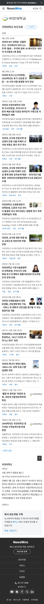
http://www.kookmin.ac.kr (17, 476)
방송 (10, 66)
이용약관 (25, 600)
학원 (10, 384)
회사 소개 (17, 600)
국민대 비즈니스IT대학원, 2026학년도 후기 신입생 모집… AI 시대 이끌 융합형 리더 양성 (18, 78)
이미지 (5, 504)
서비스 (22, 565)
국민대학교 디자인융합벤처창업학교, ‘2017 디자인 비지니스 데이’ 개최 (14, 337)
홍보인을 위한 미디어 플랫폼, (22, 3)
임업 (9, 292)
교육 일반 (5, 129)
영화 (10, 414)
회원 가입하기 (11, 530)
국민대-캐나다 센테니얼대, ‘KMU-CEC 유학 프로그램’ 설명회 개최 (14, 367)
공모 (16, 66)
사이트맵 (34, 600)
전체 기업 (7, 450)
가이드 (22, 571)
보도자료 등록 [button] (22, 551)
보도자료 (22, 559)
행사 (19, 195)
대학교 (4, 66)
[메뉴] (3, 9)
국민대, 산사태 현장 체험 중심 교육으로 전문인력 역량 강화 (14, 241)
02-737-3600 (23, 583)
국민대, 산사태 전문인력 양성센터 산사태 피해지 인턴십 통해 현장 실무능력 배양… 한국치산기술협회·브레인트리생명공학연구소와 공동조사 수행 (22, 175)
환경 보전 (12, 195)
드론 (14, 228)
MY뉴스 (16, 522)
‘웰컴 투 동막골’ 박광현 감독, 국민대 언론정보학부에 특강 (14, 397)
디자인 (11, 355)
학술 (3, 292)
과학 (12, 129)
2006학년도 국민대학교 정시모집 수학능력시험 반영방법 (14, 427)
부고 (10, 444)
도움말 (22, 577)
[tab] (22, 559)
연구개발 (19, 129)
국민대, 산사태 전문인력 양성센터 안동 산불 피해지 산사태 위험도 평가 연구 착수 (14, 141)
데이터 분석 (6, 228)
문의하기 (22, 587)
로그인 (8, 600)
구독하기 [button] (31, 27)
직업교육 (12, 258)
